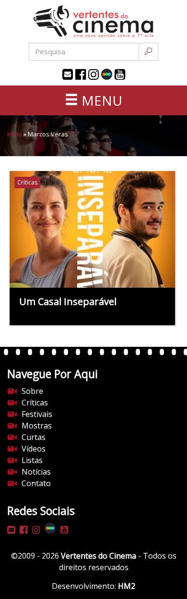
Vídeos (34, 448)
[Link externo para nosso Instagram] (93, 74)
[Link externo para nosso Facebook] (80, 74)
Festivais (37, 414)
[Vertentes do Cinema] (93, 21)
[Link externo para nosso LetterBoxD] (106, 74)
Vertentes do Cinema (98, 555)
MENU (100, 100)
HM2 (126, 586)
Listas (32, 460)
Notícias (36, 471)
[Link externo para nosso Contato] (67, 74)
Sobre (32, 391)
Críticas (35, 402)
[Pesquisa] (148, 52)
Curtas (34, 437)
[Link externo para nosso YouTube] (120, 74)
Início (14, 134)
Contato (36, 483)
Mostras (37, 425)
